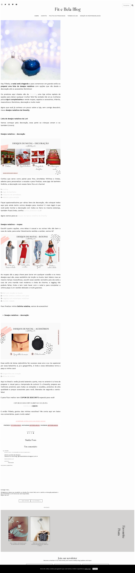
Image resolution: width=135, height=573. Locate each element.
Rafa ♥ (6, 450)
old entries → (36, 501)
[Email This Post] (33, 433)
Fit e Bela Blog (67, 9)
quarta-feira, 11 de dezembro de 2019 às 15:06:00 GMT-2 (17, 452)
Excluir (12, 458)
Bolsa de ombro (9, 376)
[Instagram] (1, 4)
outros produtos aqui (32, 210)
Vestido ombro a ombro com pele (15, 296)
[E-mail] (16, 4)
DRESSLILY (27, 406)
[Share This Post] (29, 433)
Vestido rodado (8, 301)
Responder (7, 458)
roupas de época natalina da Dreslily (32, 216)
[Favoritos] (12, 4)
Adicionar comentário (6, 465)
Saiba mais (87, 569)
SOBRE (37, 16)
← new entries (24, 501)
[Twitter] (5, 4)
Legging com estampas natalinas (16, 298)
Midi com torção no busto (12, 293)
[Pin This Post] (31, 433)
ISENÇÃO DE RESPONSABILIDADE (90, 16)
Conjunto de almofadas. (12, 195)
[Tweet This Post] (27, 433)
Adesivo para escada (11, 197)
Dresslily (33, 94)
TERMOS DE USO (73, 16)
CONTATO (44, 16)
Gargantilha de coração (11, 374)
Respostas (6, 461)
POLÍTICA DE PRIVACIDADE (57, 16)
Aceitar (95, 569)
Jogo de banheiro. (9, 192)
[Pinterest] (9, 4)
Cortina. (5, 189)
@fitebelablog (34, 425)
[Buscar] (132, 5)
